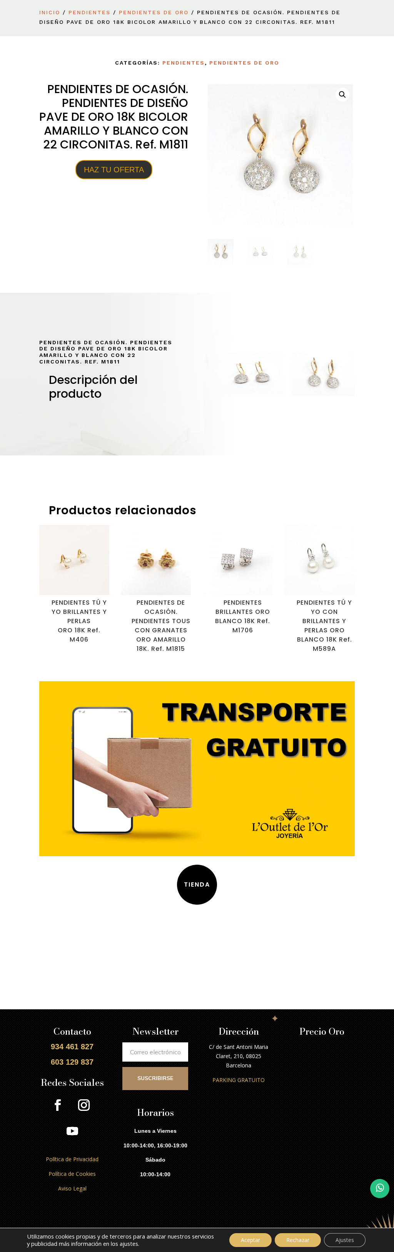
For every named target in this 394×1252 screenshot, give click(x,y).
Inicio (49, 12)
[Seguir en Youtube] (72, 1131)
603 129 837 (72, 1062)
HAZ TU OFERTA (114, 169)
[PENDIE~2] (252, 394)
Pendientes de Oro (154, 12)
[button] (342, 95)
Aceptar (250, 1240)
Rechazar (297, 1240)
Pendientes (89, 12)
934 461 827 (72, 1046)
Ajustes (345, 1240)
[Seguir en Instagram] (83, 1105)
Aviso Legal (72, 1188)
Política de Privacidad (72, 1159)
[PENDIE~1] (323, 394)
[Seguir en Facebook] (57, 1105)
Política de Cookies (72, 1173)
